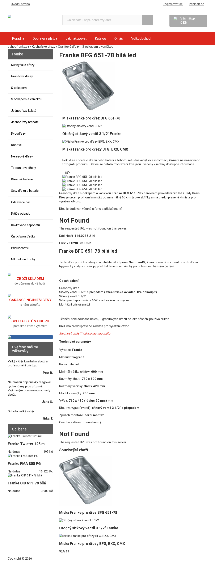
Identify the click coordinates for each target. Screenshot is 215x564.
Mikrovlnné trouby (23, 259)
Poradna (18, 39)
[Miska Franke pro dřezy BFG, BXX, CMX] (90, 141)
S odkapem (19, 88)
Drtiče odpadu (20, 213)
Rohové (16, 145)
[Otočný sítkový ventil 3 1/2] (82, 126)
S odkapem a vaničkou (26, 99)
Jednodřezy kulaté (23, 111)
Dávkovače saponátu (25, 225)
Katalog (100, 39)
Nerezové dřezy (22, 156)
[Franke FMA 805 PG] (23, 456)
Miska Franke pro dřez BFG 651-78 (91, 118)
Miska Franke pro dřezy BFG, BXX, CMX (95, 149)
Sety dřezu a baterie (25, 191)
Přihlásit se (196, 4)
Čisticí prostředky (23, 236)
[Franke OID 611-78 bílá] (25, 475)
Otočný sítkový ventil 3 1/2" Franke (91, 134)
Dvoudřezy (18, 133)
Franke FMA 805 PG (24, 464)
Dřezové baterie (22, 179)
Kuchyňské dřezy (22, 65)
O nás (118, 39)
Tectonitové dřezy (23, 168)
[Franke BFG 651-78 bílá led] (82, 177)
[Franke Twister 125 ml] (25, 436)
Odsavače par (20, 202)
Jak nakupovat (76, 39)
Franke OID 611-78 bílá (27, 483)
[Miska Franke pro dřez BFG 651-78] (88, 110)
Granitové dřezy (22, 76)
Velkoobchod (141, 39)
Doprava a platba (45, 39)
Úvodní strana (20, 4)
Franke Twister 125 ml (27, 444)
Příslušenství (20, 248)
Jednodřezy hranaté (25, 122)
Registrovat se (173, 4)
